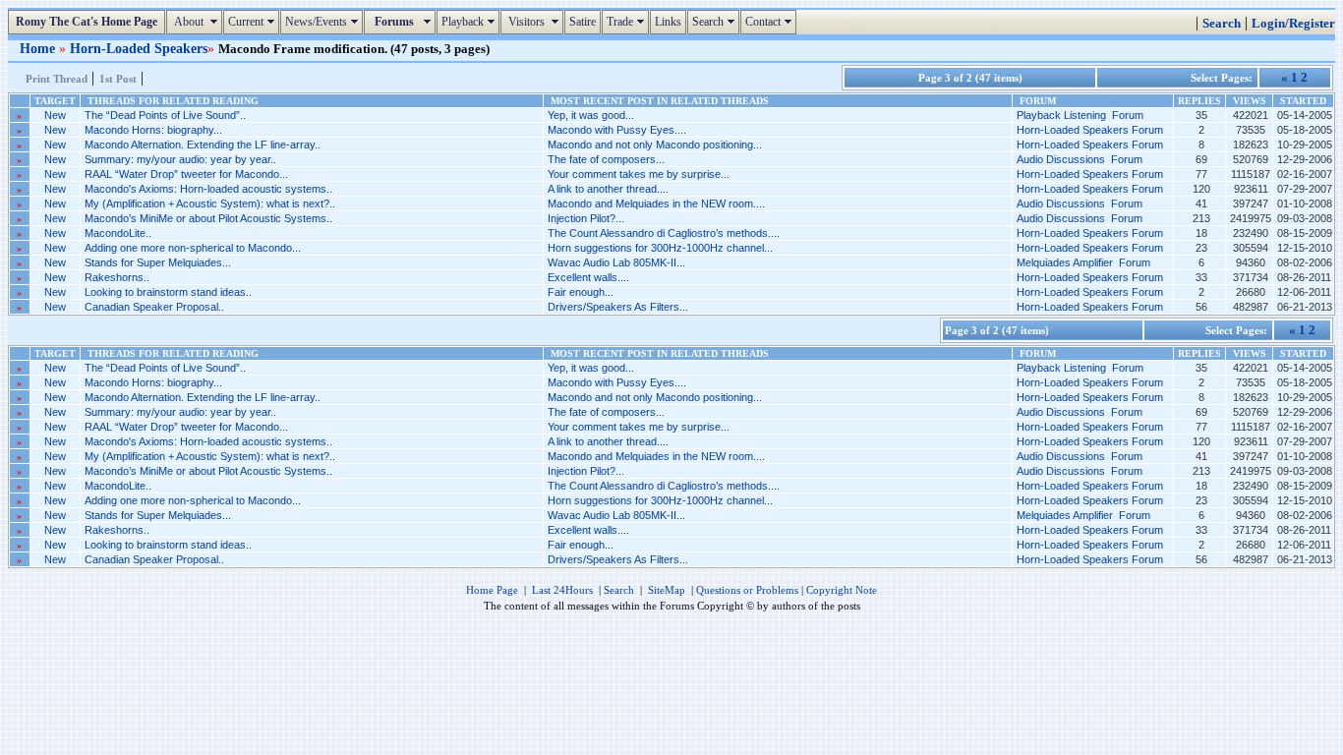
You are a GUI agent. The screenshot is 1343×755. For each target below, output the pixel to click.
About (196, 22)
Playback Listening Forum (1080, 115)
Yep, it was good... (591, 115)
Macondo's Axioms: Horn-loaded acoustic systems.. (208, 189)
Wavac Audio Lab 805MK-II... (616, 262)
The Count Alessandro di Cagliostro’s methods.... (664, 233)
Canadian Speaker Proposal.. (154, 307)
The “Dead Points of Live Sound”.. (165, 115)
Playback (470, 22)
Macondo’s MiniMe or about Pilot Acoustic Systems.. (208, 218)
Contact (770, 22)
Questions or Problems (747, 590)
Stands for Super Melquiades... (158, 262)
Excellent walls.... (588, 277)
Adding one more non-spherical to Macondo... (193, 248)
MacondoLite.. (118, 233)
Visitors (534, 22)
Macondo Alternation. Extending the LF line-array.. (203, 144)
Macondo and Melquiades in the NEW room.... (656, 203)
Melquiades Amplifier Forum (1083, 262)
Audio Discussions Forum (1079, 159)
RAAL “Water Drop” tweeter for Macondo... (186, 174)
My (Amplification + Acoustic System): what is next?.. (210, 203)
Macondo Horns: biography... (153, 130)
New (55, 115)
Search (715, 22)
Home (39, 48)
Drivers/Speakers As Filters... (618, 307)
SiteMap (666, 590)
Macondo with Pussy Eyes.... (617, 130)
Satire (582, 22)
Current (253, 22)
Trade (628, 22)
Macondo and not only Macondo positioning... (655, 144)
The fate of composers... (606, 159)
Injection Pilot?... (586, 218)
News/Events (324, 22)
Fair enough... (580, 292)
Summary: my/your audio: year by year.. (180, 159)
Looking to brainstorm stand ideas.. (168, 292)
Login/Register (1293, 23)
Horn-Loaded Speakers (138, 48)
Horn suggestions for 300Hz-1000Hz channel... (660, 248)
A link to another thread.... (608, 189)
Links (668, 22)
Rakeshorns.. (117, 277)
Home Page (492, 590)
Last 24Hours (562, 590)
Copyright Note (841, 590)
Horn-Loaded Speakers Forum (1090, 130)
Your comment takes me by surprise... (639, 174)
